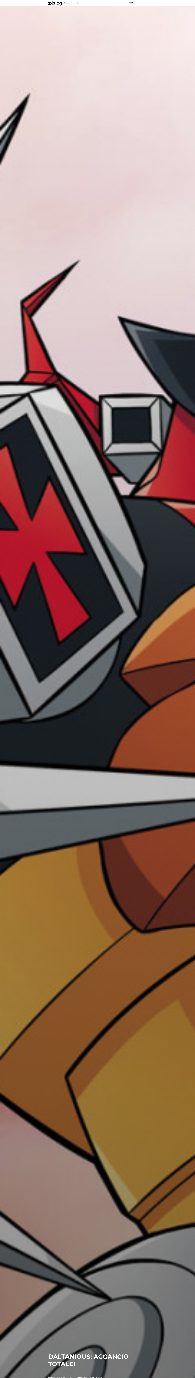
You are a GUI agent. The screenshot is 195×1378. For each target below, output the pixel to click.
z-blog (55, 3)
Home (130, 3)
